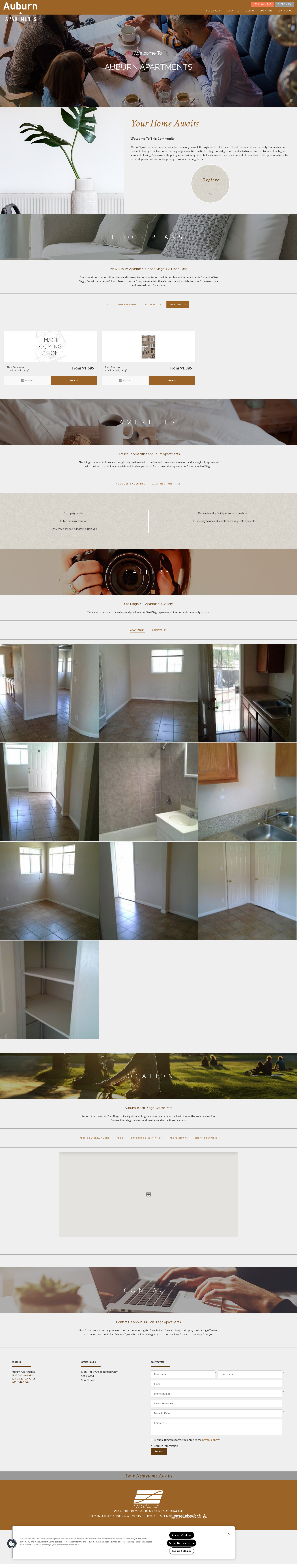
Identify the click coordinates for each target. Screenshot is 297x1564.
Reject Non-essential (182, 1543)
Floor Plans (214, 10)
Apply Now (284, 4)
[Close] (228, 1533)
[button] (50, 346)
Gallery (249, 10)
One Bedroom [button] (127, 304)
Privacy (150, 1516)
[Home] (20, 11)
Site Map (166, 1516)
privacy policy (210, 1440)
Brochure (29, 380)
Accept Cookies (181, 1535)
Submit (159, 1451)
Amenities (233, 10)
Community (159, 630)
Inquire (74, 380)
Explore (210, 180)
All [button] (109, 304)
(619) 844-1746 (262, 4)
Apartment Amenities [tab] (166, 483)
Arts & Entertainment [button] (95, 1138)
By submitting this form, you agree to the (177, 1440)
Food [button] (120, 1138)
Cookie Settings (182, 1550)
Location (266, 10)
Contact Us (285, 10)
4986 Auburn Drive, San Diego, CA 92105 (139, 1511)
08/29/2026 (175, 304)
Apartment (137, 630)
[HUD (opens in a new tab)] (199, 1517)
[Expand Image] (49, 693)
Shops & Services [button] (206, 1138)
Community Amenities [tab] (130, 483)
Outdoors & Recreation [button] (147, 1138)
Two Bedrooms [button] (153, 304)
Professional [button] (179, 1138)
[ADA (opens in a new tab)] (205, 1517)
